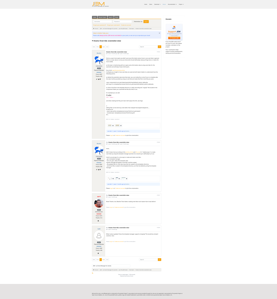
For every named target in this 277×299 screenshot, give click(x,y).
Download (156, 4)
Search (111, 17)
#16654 (158, 142)
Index (94, 17)
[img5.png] (117, 178)
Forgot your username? (113, 25)
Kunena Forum (129, 276)
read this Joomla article (118, 70)
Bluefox (99, 53)
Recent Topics (102, 17)
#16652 (158, 51)
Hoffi (99, 229)
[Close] (159, 33)
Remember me (138, 21)
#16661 (158, 195)
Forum (164, 4)
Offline (99, 68)
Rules (116, 17)
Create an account (126, 25)
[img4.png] (110, 178)
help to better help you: (101, 33)
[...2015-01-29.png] (110, 125)
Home (145, 4)
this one (138, 152)
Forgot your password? (99, 25)
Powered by (123, 276)
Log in (146, 21)
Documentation (171, 4)
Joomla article (129, 152)
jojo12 (99, 196)
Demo (150, 4)
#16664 (158, 227)
